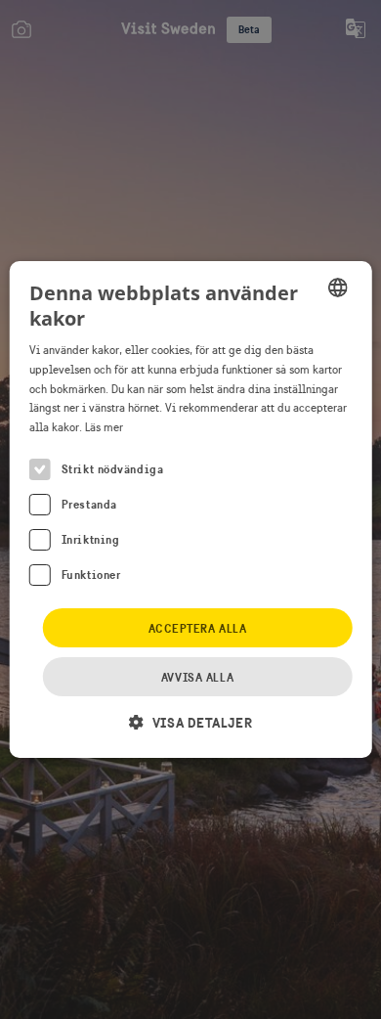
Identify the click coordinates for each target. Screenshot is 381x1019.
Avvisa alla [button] (197, 677)
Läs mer (104, 427)
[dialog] (191, 509)
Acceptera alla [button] (197, 628)
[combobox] (337, 287)
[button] (190, 722)
